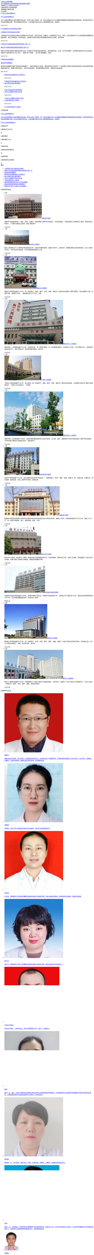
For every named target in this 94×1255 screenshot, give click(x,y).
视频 (5, 3)
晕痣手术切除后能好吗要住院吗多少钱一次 (15, 47)
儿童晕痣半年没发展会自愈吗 (10, 32)
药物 (13, 3)
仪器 (11, 3)
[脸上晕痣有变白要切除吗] (13, 90)
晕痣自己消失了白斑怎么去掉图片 (15, 186)
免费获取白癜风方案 (7, 9)
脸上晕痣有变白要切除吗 (12, 83)
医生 (8, 3)
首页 (2, 3)
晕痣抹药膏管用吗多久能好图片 (14, 184)
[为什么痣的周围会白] (8, 13)
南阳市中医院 (46, 218)
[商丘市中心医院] (22, 554)
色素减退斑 (22, 3)
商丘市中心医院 (46, 554)
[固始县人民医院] (20, 288)
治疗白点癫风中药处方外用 (13, 92)
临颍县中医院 (64, 515)
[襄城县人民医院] (25, 638)
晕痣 (16, 3)
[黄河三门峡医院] (33, 678)
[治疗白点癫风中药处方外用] (14, 98)
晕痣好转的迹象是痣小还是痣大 (14, 75)
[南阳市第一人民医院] (33, 344)
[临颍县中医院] (32, 515)
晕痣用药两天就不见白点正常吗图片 (16, 182)
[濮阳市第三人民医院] (33, 435)
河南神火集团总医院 (51, 592)
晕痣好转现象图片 (6, 63)
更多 (9, 189)
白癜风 (28, 3)
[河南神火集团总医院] (24, 592)
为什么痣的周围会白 (7, 16)
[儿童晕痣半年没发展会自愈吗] (11, 28)
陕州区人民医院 (34, 244)
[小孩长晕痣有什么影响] (12, 107)
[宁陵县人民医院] (22, 379)
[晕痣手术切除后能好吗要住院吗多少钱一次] (15, 44)
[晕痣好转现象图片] (7, 59)
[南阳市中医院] (23, 218)
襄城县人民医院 (52, 638)
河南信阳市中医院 (45, 474)
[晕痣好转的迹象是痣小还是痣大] (15, 81)
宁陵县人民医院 (46, 379)
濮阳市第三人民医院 (69, 435)
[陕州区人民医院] (16, 244)
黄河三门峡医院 (68, 678)
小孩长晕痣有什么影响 (11, 100)
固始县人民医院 (42, 288)
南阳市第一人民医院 (69, 344)
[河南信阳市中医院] (21, 474)
